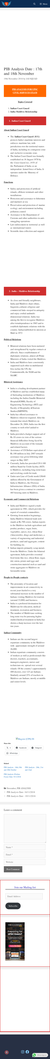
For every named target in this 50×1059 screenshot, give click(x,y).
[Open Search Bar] (34, 4)
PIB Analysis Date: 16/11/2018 (21, 792)
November (11, 788)
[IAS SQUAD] (6, 4)
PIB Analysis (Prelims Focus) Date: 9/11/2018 (12, 775)
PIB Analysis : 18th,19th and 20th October (13, 768)
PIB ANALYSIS (24, 788)
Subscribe (13, 905)
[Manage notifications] (7, 1052)
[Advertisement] (25, 40)
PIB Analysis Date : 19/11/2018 (21, 796)
